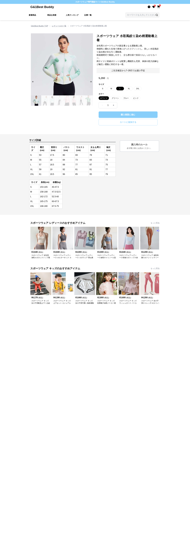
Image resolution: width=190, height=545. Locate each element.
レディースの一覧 (59, 26)
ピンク (136, 98)
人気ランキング (72, 15)
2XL (137, 89)
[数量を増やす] (113, 105)
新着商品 (32, 15)
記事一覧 (88, 15)
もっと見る (155, 223)
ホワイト (103, 98)
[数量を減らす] (102, 105)
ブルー (126, 98)
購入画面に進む (128, 114)
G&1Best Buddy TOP (39, 26)
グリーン (115, 98)
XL (129, 89)
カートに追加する (128, 122)
